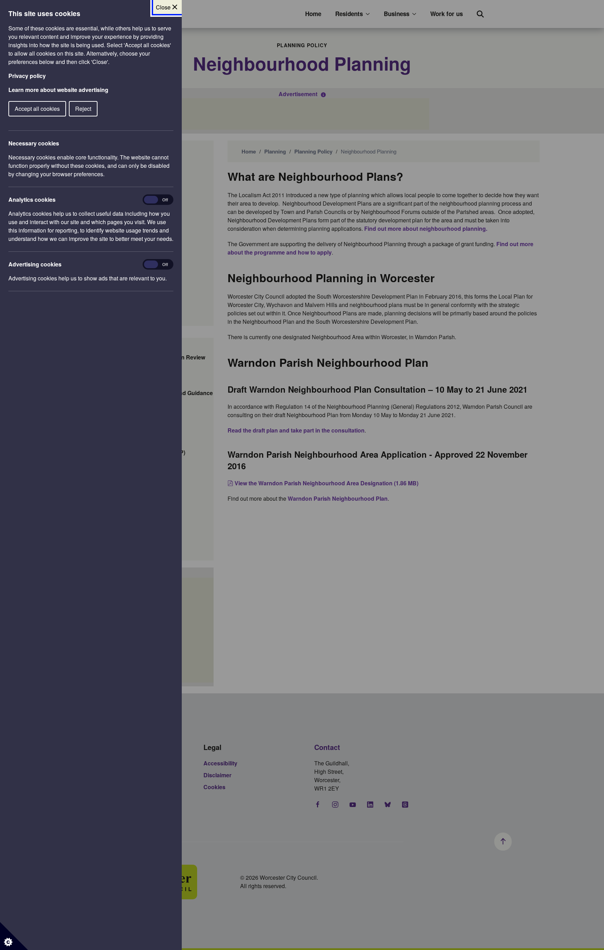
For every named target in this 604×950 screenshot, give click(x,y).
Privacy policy (27, 76)
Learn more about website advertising (58, 90)
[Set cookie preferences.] (14, 936)
